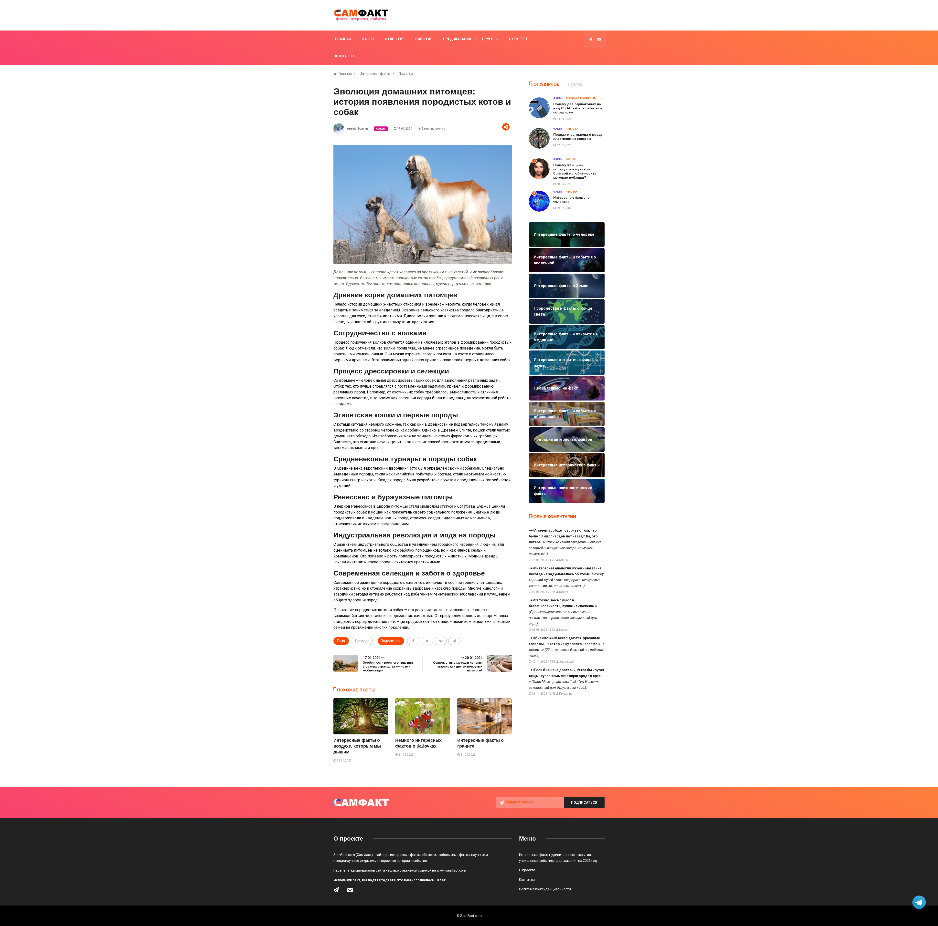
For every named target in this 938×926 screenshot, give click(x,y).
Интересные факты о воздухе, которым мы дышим (357, 746)
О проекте (518, 39)
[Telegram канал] (590, 39)
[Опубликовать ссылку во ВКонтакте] (441, 641)
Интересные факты (375, 74)
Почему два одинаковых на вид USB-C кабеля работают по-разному (577, 108)
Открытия (395, 39)
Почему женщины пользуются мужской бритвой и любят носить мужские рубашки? (575, 171)
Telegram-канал (519, 802)
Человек (571, 191)
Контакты (344, 56)
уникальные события (536, 861)
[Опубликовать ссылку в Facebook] (413, 641)
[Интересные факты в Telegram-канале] (919, 903)
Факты (368, 39)
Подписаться (584, 802)
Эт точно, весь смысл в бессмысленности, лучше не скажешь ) (563, 612)
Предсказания (457, 39)
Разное (571, 159)
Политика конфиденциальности (545, 889)
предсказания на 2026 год (575, 861)
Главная (343, 39)
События (423, 39)
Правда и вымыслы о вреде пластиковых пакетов (578, 137)
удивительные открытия (571, 855)
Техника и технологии (581, 98)
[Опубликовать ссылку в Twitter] (427, 641)
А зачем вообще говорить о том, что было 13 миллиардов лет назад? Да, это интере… (565, 542)
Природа (406, 74)
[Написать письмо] (599, 39)
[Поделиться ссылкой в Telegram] (454, 641)
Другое (489, 39)
